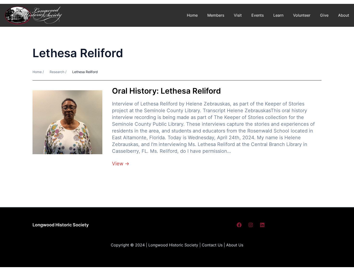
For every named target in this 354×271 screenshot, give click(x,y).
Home (192, 15)
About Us (234, 245)
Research (57, 72)
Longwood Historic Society (61, 224)
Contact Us (212, 245)
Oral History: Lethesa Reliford (166, 91)
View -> (120, 164)
